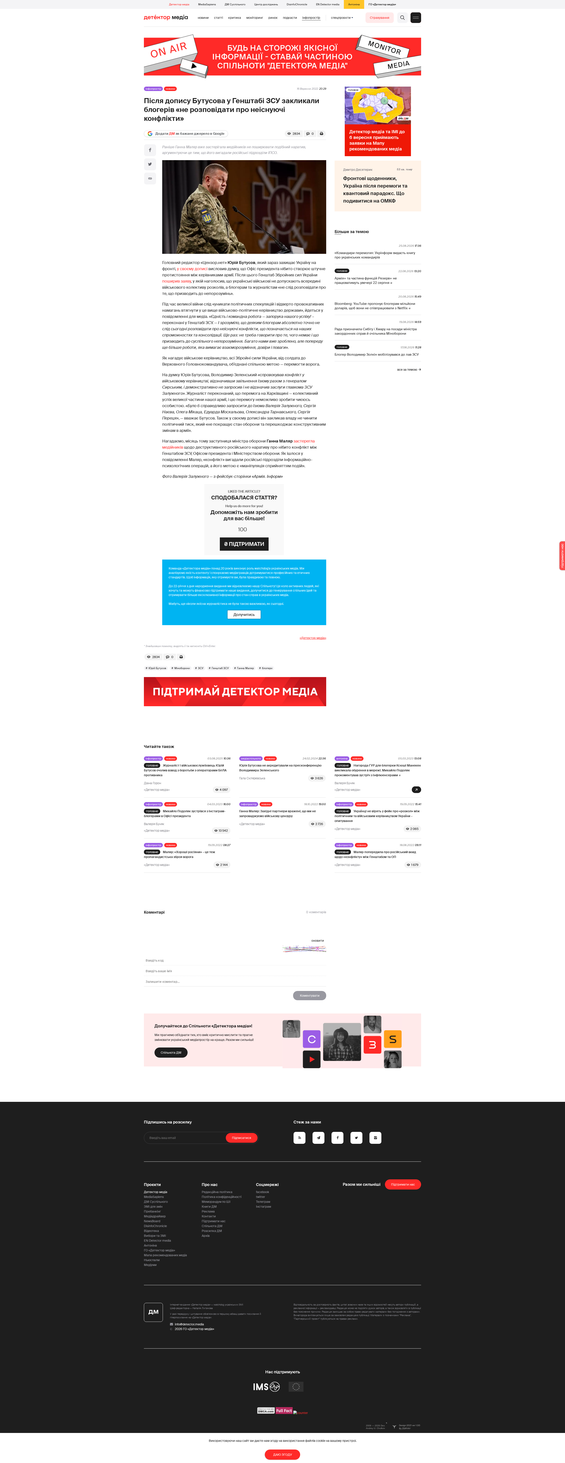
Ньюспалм (152, 1260)
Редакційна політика (217, 1192)
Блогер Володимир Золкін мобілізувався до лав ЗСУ (377, 354)
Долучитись (244, 614)
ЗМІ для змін (153, 1207)
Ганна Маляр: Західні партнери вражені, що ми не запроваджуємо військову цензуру (277, 813)
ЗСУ (200, 668)
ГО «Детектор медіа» (382, 4)
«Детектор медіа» (313, 638)
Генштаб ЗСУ (220, 668)
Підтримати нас (214, 1221)
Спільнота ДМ (171, 1053)
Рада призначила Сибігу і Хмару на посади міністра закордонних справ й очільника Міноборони (376, 331)
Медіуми (150, 1265)
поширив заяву (176, 281)
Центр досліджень (266, 4)
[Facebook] (150, 150)
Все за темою (407, 370)
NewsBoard (152, 1221)
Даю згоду (282, 1455)
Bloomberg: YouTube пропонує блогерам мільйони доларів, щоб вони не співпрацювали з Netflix (375, 306)
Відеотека (151, 1231)
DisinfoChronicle (297, 4)
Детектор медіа (179, 4)
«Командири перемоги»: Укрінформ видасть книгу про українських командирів (375, 255)
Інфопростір (311, 18)
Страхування (379, 18)
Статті (218, 18)
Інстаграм (263, 1207)
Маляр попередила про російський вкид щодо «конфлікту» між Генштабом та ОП (375, 854)
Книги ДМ (209, 1207)
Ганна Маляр (245, 668)
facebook (262, 1192)
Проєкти (152, 1184)
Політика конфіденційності (221, 1197)
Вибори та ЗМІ (155, 1236)
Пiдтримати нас (403, 1184)
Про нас (210, 1184)
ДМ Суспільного (235, 4)
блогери (267, 668)
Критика (234, 18)
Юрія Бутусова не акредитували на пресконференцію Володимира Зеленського (280, 767)
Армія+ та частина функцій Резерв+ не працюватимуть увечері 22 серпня (366, 280)
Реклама (208, 1211)
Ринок (273, 18)
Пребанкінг (152, 1211)
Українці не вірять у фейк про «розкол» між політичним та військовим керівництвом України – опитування (377, 816)
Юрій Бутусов (157, 668)
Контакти (209, 1216)
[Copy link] (150, 178)
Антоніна (354, 4)
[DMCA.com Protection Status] (266, 1413)
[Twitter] (150, 164)
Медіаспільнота (251, 758)
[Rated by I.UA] (300, 1413)
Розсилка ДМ (212, 1231)
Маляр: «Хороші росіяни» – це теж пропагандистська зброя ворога (179, 854)
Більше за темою (352, 231)
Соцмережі (267, 1184)
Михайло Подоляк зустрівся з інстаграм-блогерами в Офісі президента (185, 813)
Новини (203, 18)
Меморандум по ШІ (216, 1202)
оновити (317, 941)
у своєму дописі (192, 268)
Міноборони (182, 668)
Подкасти (290, 18)
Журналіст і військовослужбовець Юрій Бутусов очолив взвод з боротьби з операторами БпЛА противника (185, 770)
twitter (260, 1197)
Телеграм (263, 1202)
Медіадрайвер (155, 1216)
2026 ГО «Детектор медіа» (194, 1329)
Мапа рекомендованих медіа (165, 1255)
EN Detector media (327, 4)
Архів (206, 1236)
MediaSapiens (207, 4)
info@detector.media (189, 1324)
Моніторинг (254, 18)
